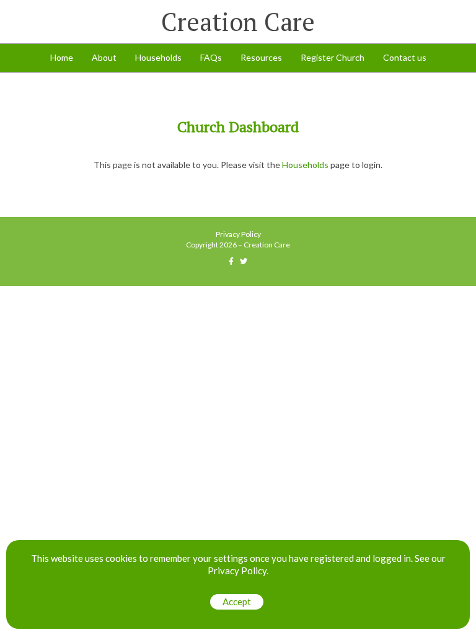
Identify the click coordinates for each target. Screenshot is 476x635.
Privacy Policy (238, 234)
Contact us (404, 57)
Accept (237, 601)
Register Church (332, 57)
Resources (261, 57)
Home (61, 57)
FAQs (211, 57)
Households (158, 57)
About (104, 57)
